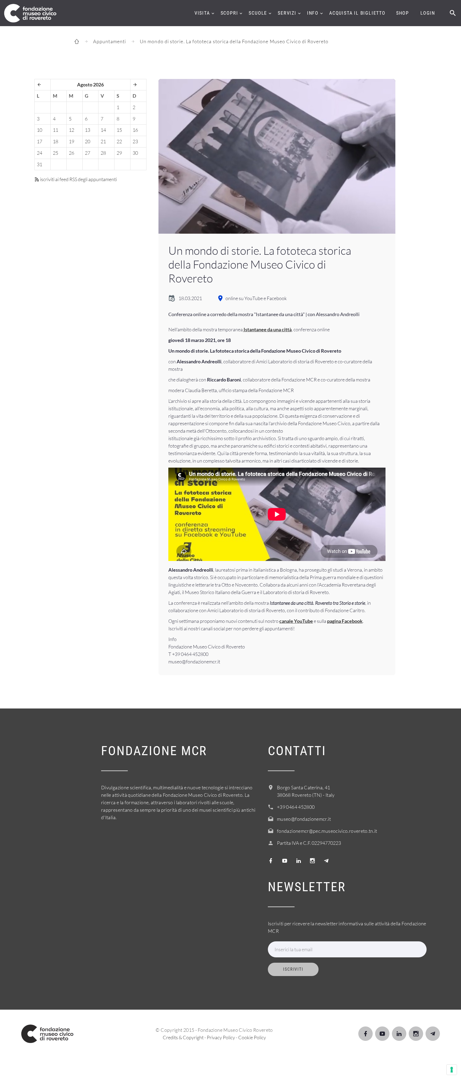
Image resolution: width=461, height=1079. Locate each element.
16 (135, 130)
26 (71, 153)
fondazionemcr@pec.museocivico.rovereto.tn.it (327, 831)
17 (39, 141)
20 (87, 141)
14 (103, 130)
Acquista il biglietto (357, 13)
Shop (402, 13)
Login (427, 13)
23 (135, 141)
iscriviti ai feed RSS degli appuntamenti (78, 179)
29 (119, 153)
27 (87, 153)
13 (87, 130)
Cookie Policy (252, 1037)
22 (119, 141)
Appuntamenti (109, 41)
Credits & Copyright (183, 1037)
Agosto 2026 (90, 84)
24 (39, 153)
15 (119, 130)
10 (39, 130)
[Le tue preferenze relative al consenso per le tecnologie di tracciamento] (452, 1070)
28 (103, 153)
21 (103, 141)
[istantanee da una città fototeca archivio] (276, 156)
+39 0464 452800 (296, 807)
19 (71, 141)
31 (39, 164)
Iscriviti (293, 969)
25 (55, 153)
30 (135, 153)
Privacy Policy (221, 1037)
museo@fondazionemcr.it (304, 819)
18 (55, 141)
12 (71, 130)
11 (55, 130)
